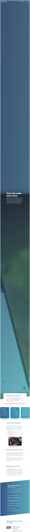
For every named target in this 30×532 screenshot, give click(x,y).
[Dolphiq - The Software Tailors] (3, 1)
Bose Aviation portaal (12, 432)
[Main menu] (28, 1)
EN (26, 1)
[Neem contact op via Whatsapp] (23, 1)
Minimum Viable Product (12, 453)
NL (25, 1)
